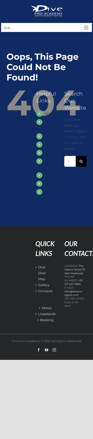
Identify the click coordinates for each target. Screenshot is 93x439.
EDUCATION (55, 145)
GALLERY (53, 184)
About (47, 308)
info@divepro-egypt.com (73, 293)
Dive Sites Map (41, 273)
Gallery (41, 285)
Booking (46, 320)
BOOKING (53, 175)
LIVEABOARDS (57, 153)
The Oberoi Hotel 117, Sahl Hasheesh (74, 269)
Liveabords (47, 314)
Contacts (41, 291)
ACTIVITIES (54, 136)
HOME (50, 114)
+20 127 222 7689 (73, 282)
